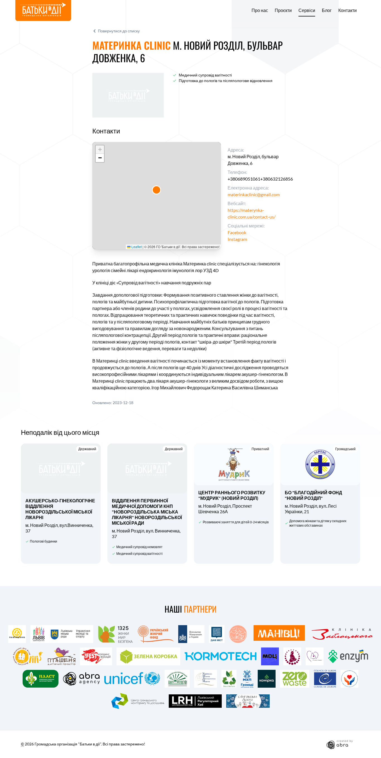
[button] (156, 190)
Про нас (260, 10)
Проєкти (283, 10)
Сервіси (306, 10)
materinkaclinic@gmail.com (254, 194)
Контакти (347, 10)
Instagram (237, 239)
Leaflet (136, 246)
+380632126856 (276, 178)
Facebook (237, 232)
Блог (327, 10)
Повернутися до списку (119, 30)
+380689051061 (244, 178)
